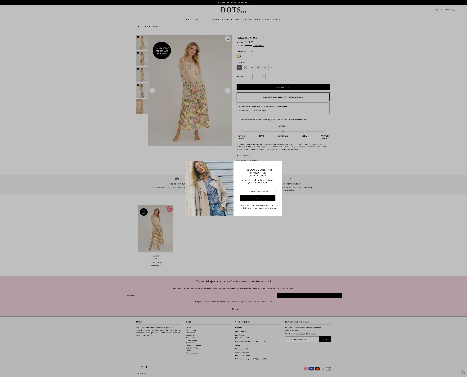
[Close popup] (279, 164)
